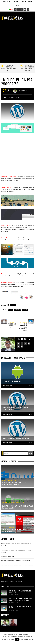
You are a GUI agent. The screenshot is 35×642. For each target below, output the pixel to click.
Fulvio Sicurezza (22, 91)
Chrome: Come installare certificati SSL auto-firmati (15, 560)
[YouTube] (28, 9)
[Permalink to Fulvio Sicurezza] (5, 622)
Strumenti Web (7, 503)
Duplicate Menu (5, 274)
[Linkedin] (29, 343)
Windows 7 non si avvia (7, 556)
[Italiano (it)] (10, 9)
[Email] (22, 346)
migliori (25, 309)
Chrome (4, 502)
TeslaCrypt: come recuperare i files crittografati (14, 530)
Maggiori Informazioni (26, 639)
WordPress (5, 76)
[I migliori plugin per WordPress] (17, 111)
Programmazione (18, 502)
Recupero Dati (12, 480)
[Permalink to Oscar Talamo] (13, 622)
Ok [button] (17, 639)
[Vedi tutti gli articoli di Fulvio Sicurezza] (15, 91)
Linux (10, 502)
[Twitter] (25, 9)
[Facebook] (15, 9)
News (3, 527)
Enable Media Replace (7, 282)
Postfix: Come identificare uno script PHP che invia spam (11, 68)
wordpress (17, 309)
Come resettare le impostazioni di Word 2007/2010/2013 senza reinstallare (20, 599)
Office (4, 480)
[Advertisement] (17, 41)
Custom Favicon (6, 225)
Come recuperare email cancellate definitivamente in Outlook (14, 483)
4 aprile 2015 (8, 385)
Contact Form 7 (6, 187)
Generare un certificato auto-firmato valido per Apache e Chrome (17, 507)
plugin (10, 309)
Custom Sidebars (6, 238)
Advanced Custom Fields (9, 176)
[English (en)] (12, 9)
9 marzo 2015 (8, 414)
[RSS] (21, 9)
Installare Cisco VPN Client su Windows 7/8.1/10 (20, 607)
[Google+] (18, 9)
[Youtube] (18, 346)
